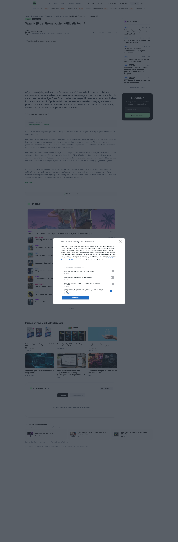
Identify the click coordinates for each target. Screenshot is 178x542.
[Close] (121, 242)
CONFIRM (75, 298)
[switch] (112, 271)
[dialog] (89, 271)
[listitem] (89, 267)
